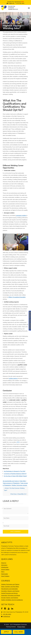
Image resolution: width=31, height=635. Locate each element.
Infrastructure (4, 567)
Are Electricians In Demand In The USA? (14, 471)
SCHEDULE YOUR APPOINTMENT (30, 321)
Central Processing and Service (9, 593)
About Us (3, 563)
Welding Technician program (19, 485)
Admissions (4, 565)
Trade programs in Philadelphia (11, 483)
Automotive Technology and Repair (10, 595)
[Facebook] (2, 609)
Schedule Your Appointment (15, 2)
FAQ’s (2, 572)
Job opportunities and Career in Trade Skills (14, 481)
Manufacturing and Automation (9, 589)
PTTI (17, 442)
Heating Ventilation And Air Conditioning (12, 600)
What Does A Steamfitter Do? (18, 494)
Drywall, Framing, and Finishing (9, 597)
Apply (6, 632)
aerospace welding (21, 215)
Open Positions (5, 576)
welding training (13, 378)
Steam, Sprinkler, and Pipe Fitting (10, 586)
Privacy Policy (21, 627)
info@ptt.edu (11, 3)
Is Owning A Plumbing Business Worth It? (15, 473)
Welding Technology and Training (10, 584)
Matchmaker (4, 574)
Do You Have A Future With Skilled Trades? (15, 476)
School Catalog (5, 569)
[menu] (29, 8)
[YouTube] (9, 609)
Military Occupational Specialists (17, 297)
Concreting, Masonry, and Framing (10, 591)
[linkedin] (12, 609)
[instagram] (5, 609)
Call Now (18, 632)
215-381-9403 (20, 3)
